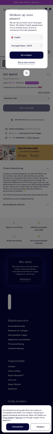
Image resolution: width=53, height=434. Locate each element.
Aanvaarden (17, 426)
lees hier (19, 418)
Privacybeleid (8, 418)
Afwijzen (40, 427)
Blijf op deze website (26, 62)
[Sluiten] (26, 73)
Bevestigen (26, 55)
